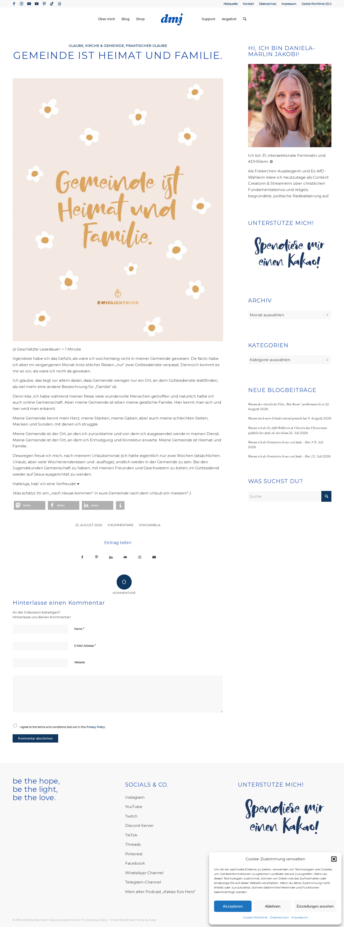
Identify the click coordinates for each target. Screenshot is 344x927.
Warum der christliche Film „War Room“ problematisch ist (286, 404)
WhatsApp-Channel (144, 872)
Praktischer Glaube (146, 46)
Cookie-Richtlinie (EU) (316, 4)
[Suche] (245, 19)
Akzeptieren (233, 906)
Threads (133, 844)
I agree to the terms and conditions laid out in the (62, 727)
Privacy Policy (95, 727)
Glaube (76, 46)
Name (79, 629)
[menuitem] (230, 4)
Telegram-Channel (143, 882)
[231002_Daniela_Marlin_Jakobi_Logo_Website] (172, 19)
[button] (333, 859)
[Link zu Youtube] (29, 4)
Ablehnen (272, 906)
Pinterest (134, 854)
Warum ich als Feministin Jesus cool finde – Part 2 (280, 456)
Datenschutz (279, 917)
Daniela (153, 525)
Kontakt (248, 4)
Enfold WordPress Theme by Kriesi (133, 920)
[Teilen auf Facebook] (82, 557)
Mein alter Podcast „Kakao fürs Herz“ (160, 891)
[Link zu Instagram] (21, 4)
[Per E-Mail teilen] (125, 557)
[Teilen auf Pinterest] (97, 557)
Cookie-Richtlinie (255, 917)
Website (79, 662)
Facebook (135, 863)
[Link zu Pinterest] (44, 4)
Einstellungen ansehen (315, 906)
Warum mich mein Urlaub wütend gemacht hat (277, 418)
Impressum (299, 917)
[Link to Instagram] (140, 557)
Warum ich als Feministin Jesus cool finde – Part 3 (280, 442)
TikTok (131, 835)
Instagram (135, 797)
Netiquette (231, 4)
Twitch (131, 816)
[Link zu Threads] (59, 4)
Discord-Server (139, 825)
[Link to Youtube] (154, 557)
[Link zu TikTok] (51, 4)
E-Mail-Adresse (85, 645)
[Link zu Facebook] (14, 4)
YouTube (133, 806)
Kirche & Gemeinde (104, 46)
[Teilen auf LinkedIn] (111, 557)
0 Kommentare (120, 525)
